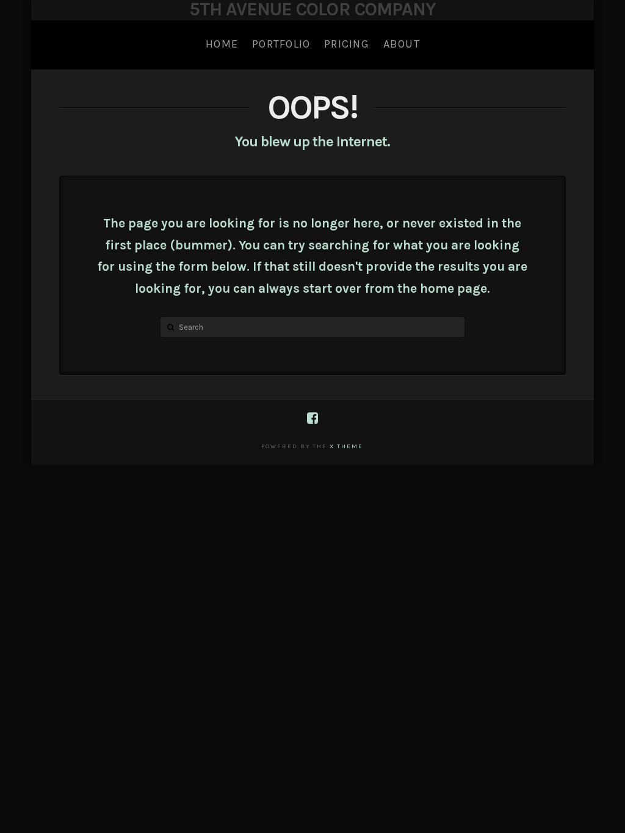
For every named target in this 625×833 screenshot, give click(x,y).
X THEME (346, 446)
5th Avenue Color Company (312, 9)
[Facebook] (312, 418)
